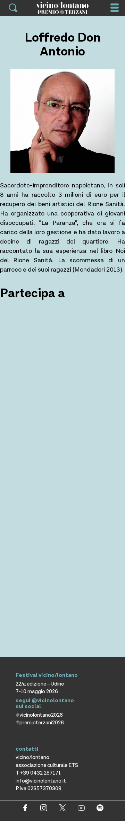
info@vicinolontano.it (41, 781)
